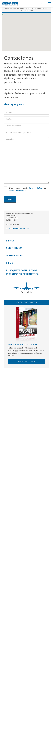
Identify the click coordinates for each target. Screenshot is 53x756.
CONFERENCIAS (15, 255)
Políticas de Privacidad (17, 190)
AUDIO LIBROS (14, 248)
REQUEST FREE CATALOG (26, 361)
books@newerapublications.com (17, 228)
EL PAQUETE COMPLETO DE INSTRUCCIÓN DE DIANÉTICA (22, 272)
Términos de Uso (35, 188)
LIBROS (10, 241)
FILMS (9, 263)
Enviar (10, 199)
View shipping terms (14, 104)
